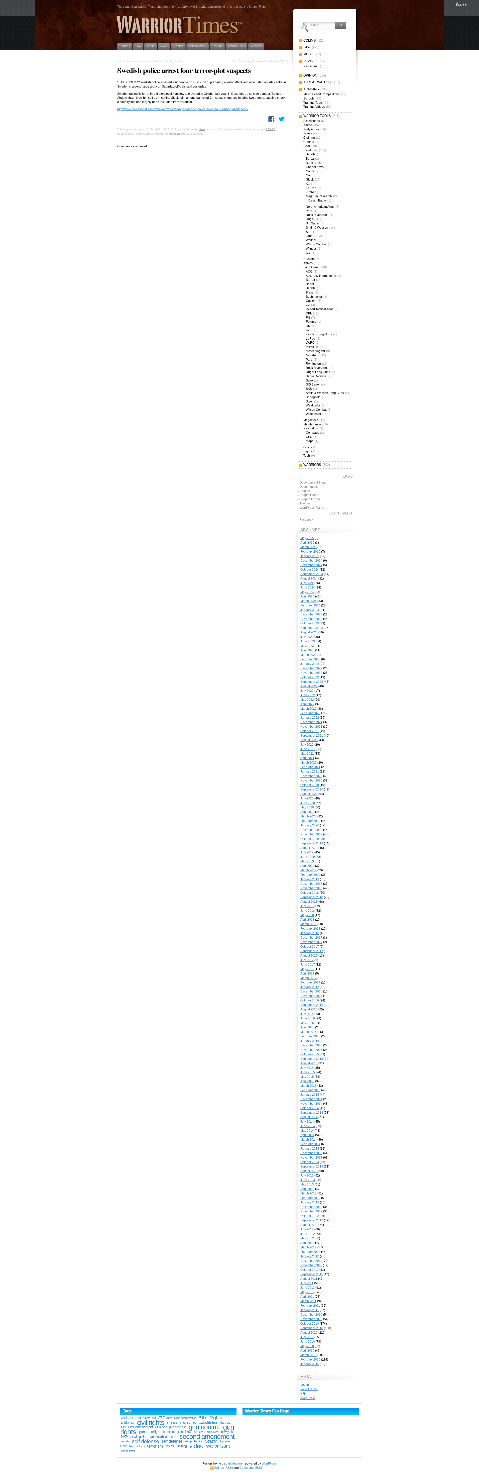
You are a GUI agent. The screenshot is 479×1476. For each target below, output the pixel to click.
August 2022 (309, 686)
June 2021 (307, 749)
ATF (161, 1418)
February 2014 (310, 1144)
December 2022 (311, 668)
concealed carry (181, 1422)
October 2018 (309, 892)
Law (188, 1432)
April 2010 (307, 1350)
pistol (133, 1436)
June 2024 (307, 587)
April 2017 (307, 973)
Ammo (146, 1417)
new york (227, 1432)
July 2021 (307, 744)
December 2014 (311, 1099)
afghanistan (131, 1417)
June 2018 (307, 910)
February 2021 (310, 767)
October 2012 (309, 1216)
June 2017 (307, 964)
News (202, 129)
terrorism (155, 1446)
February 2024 (310, 605)
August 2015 (309, 1063)
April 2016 (307, 1027)
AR (154, 1418)
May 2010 (307, 1346)
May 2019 (307, 861)
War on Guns (218, 1446)
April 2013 (307, 1189)
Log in (304, 1384)
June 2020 (307, 803)
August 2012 (309, 1225)
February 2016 (310, 1036)
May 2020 (307, 807)
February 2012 (310, 1252)
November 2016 (311, 996)
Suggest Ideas (309, 495)
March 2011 (308, 1301)
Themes (305, 503)
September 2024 (311, 574)
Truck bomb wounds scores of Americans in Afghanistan (152, 61)
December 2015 (311, 1045)
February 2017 (310, 982)
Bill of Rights (210, 1417)
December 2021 (311, 722)
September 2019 (311, 843)
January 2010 (309, 1364)
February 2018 (310, 928)
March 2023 (308, 655)
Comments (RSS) (251, 1468)
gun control (204, 1427)
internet (171, 1432)
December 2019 (311, 830)
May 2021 (307, 753)
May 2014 (307, 1130)
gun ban (161, 1427)
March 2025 (308, 547)
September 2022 (311, 682)
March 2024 (308, 601)
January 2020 (309, 825)
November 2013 (311, 1157)
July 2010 (307, 1337)
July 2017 (307, 960)
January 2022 (309, 717)
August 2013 (309, 1171)
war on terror (128, 1450)
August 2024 (309, 578)
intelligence (157, 1432)
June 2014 (307, 1126)
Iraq (180, 1432)
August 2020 (309, 794)
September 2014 (311, 1112)
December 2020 (311, 776)
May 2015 (307, 1077)
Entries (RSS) (223, 1468)
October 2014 (309, 1108)
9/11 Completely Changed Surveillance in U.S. (259, 61)
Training (181, 1446)
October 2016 (309, 1000)
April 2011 (307, 1296)
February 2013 (310, 1198)
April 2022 (307, 704)
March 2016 (308, 1032)
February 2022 (310, 713)
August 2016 (309, 1009)
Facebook (306, 519)
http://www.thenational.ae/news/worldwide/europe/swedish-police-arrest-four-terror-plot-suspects (182, 109)
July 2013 (307, 1175)
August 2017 (309, 955)
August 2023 (309, 632)
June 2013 (307, 1180)
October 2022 (309, 677)
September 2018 (311, 897)
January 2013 (309, 1202)
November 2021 (311, 726)
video (196, 1446)
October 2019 (309, 839)
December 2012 (311, 1207)
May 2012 (307, 1238)
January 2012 (309, 1256)
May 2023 (307, 646)
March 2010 (308, 1355)
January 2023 (309, 664)
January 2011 (309, 1310)
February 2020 (310, 821)
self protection (193, 1441)
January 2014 (309, 1148)
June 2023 (307, 641)
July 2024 (307, 583)
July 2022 (307, 690)
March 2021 (308, 762)
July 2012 (307, 1229)
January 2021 (309, 771)
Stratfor (211, 1441)
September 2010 (311, 1328)
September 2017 (311, 951)
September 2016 (311, 1005)
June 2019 (307, 857)
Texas (169, 1446)
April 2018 (307, 919)
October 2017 (309, 946)
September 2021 (311, 735)
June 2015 (307, 1072)
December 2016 (311, 991)
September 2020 (311, 789)
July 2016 (307, 1014)
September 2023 (311, 628)
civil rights (150, 1422)
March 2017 (308, 978)
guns (143, 1432)
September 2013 (311, 1166)
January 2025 (309, 556)
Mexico (199, 1432)
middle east (213, 1431)
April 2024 (307, 596)
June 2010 (307, 1341)
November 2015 (311, 1050)
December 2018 (311, 884)
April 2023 (307, 650)
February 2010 (310, 1359)
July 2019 (307, 852)
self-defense (145, 1441)
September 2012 (311, 1220)
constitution (208, 1422)
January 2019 (309, 879)
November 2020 (311, 780)
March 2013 (308, 1193)
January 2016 (309, 1041)
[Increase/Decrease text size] (459, 4)
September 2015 (311, 1059)
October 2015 (309, 1054)
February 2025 (310, 551)
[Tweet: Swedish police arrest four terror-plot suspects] (281, 119)
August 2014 (309, 1117)
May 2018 (307, 915)
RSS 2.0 (270, 129)
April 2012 (307, 1243)
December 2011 (311, 1261)
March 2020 (308, 816)
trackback (174, 133)
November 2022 (311, 673)
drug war (225, 1422)
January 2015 (309, 1094)
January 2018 (309, 933)
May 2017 (307, 969)
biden (169, 1417)
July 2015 (307, 1068)
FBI (123, 1427)
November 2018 (311, 888)
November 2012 (311, 1211)
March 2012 (308, 1247)
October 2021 (309, 731)
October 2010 (309, 1323)
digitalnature (234, 1463)
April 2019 (307, 866)
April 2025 (307, 542)
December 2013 (311, 1153)
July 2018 (307, 906)
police (143, 1437)
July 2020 (307, 798)
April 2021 (307, 758)
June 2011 (307, 1287)
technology (137, 1446)
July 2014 (307, 1121)
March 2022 (308, 708)
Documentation (310, 487)
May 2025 (307, 538)
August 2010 (309, 1332)
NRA (124, 1436)
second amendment (207, 1436)
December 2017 (311, 937)
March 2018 (308, 924)
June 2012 (307, 1234)
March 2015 (308, 1085)
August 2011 (308, 1278)
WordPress (307, 1398)
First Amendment (140, 1427)
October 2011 (309, 1270)
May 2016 (307, 1023)
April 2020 (307, 812)
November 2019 (311, 834)
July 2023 (307, 637)
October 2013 (309, 1162)
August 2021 (309, 740)
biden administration (185, 1417)
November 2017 (311, 942)
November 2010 (311, 1319)
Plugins (305, 491)
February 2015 (310, 1090)
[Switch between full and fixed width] (465, 4)
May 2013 (307, 1184)
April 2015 (307, 1081)
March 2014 (308, 1139)
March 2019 (308, 870)
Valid (309, 1389)
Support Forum (310, 499)
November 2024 (311, 565)
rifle (174, 1436)
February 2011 (310, 1305)
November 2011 (311, 1265)
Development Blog (312, 482)
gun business (177, 1427)
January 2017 (309, 987)
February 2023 (310, 659)
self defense (172, 1441)
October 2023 (309, 623)
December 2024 (311, 560)
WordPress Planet (312, 507)
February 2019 (310, 875)
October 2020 (309, 785)
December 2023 (311, 614)
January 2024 (309, 610)
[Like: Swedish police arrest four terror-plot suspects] (271, 119)
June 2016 (307, 1018)
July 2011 (306, 1283)
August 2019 (309, 848)
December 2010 (311, 1314)
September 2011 (311, 1274)
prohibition (159, 1436)
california (127, 1422)
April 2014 (307, 1135)
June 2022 (307, 695)
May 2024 (307, 592)
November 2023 (311, 619)
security (125, 1441)
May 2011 (307, 1292)
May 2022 (307, 699)
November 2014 (311, 1103)
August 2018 (309, 901)
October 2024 (309, 569)
